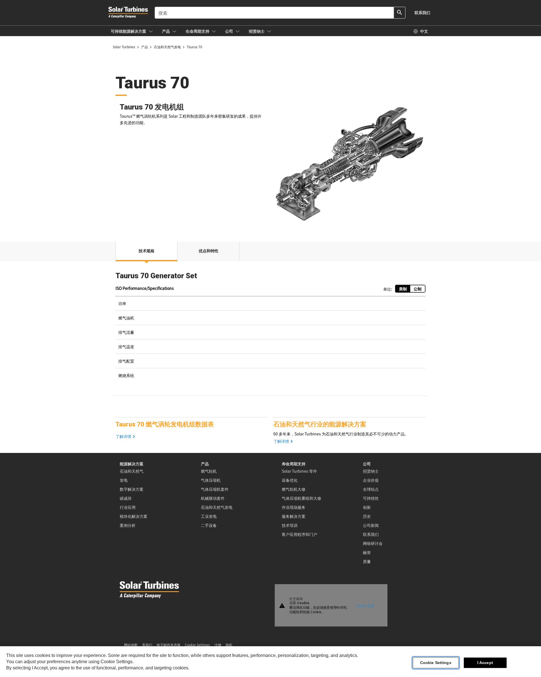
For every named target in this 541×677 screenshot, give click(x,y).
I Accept (485, 662)
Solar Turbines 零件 (299, 471)
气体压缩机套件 (215, 489)
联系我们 (371, 534)
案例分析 (128, 525)
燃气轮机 (209, 471)
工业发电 (209, 516)
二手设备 (209, 525)
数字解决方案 (131, 489)
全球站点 (371, 489)
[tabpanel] (270, 329)
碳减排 (126, 498)
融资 (367, 552)
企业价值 (371, 480)
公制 (418, 289)
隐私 (229, 644)
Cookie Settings (435, 662)
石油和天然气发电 (216, 507)
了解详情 (123, 436)
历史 (367, 516)
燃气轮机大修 (293, 489)
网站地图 (131, 644)
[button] (131, 31)
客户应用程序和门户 (299, 534)
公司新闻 (371, 525)
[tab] (147, 251)
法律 (217, 644)
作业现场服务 (293, 507)
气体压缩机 (211, 480)
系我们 (147, 644)
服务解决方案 (293, 516)
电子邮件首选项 (168, 644)
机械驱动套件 (213, 498)
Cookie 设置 (365, 605)
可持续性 (371, 498)
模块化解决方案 (133, 516)
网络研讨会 (373, 543)
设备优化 (290, 480)
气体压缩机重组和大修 (301, 498)
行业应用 (128, 507)
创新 (367, 507)
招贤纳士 (371, 471)
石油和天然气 (131, 471)
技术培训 (290, 525)
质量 (367, 561)
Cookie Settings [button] (197, 644)
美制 (403, 289)
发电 (124, 480)
